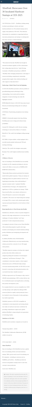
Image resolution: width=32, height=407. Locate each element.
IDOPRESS (12, 18)
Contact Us (22, 404)
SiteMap (28, 404)
